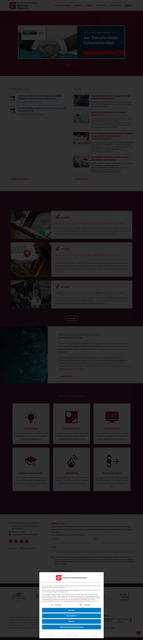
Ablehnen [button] (71, 621)
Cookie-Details (50, 635)
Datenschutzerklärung (48, 601)
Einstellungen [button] (80, 601)
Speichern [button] (71, 610)
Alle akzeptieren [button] (71, 616)
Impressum (94, 635)
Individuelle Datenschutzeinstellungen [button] (72, 627)
